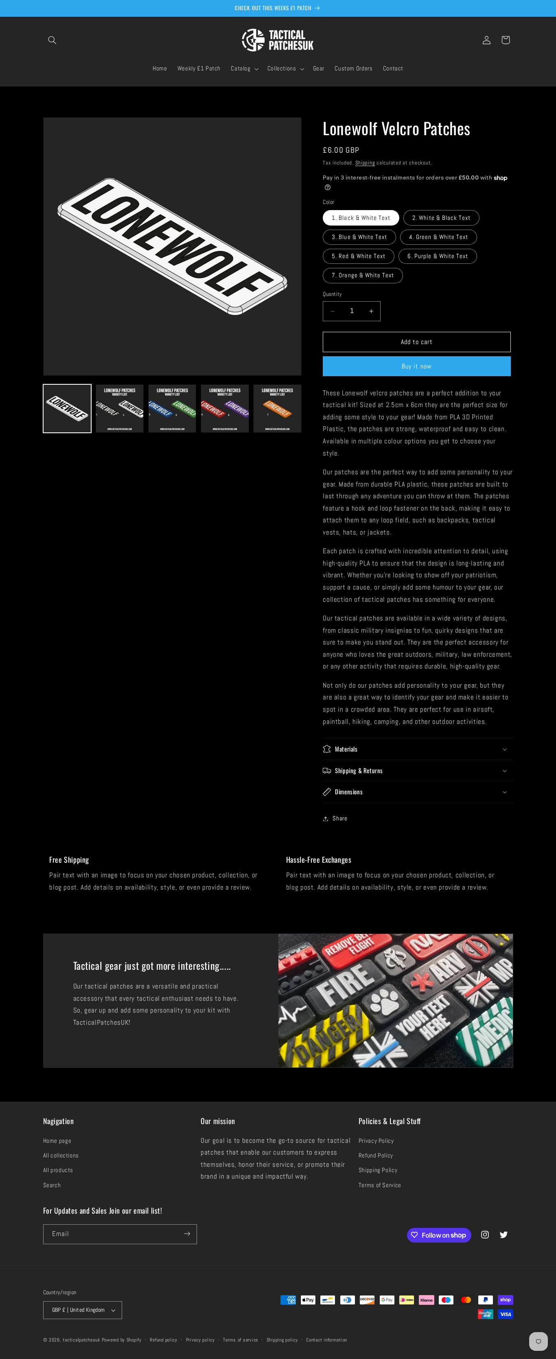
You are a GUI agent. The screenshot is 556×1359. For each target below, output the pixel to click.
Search (52, 1185)
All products (58, 1170)
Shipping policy (282, 1340)
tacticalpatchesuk (81, 1340)
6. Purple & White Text (437, 256)
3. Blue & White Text (359, 237)
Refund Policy (376, 1155)
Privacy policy (200, 1340)
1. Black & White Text (361, 217)
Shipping (365, 163)
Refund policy (163, 1340)
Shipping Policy (378, 1170)
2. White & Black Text (441, 217)
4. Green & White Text (438, 237)
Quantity (332, 294)
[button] (52, 40)
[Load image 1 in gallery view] (67, 408)
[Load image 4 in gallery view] (225, 408)
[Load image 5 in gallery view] (277, 408)
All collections (61, 1155)
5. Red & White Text (358, 256)
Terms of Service (380, 1185)
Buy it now (417, 366)
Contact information (326, 1340)
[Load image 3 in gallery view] (172, 408)
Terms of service (240, 1340)
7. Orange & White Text (363, 275)
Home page (57, 1140)
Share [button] (340, 818)
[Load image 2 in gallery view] (120, 408)
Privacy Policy (376, 1140)
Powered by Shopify (122, 1340)
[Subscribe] (186, 1234)
